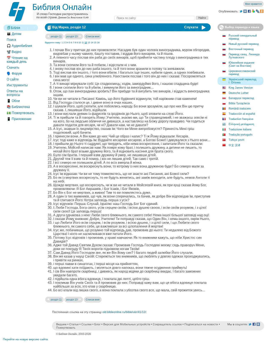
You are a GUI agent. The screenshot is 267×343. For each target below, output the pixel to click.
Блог (97, 324)
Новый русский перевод (244, 43)
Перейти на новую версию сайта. (26, 339)
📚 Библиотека (18, 107)
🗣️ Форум (14, 73)
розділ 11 (56, 36)
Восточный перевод (241, 49)
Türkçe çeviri (236, 139)
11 (83, 42)
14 (92, 42)
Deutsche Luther (238, 92)
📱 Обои (13, 101)
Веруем (61, 324)
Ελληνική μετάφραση (241, 124)
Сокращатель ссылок (167, 324)
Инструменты (17, 85)
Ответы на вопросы (15, 93)
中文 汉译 (234, 145)
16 (98, 42)
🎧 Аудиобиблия (19, 46)
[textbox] (154, 18)
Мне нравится (253, 4)
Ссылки (86, 324)
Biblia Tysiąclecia (239, 103)
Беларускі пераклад (241, 98)
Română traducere (240, 108)
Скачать (13, 67)
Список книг (93, 36)
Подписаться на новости (201, 324)
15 (95, 42)
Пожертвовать (65, 327)
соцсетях (241, 324)
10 (79, 42)
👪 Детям (14, 34)
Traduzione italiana (240, 129)
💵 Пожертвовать (20, 113)
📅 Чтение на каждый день (17, 59)
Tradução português (241, 134)
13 (89, 42)
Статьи (74, 324)
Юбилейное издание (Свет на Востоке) (241, 64)
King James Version (241, 87)
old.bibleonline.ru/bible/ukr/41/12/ (124, 312)
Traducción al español (242, 113)
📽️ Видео (14, 52)
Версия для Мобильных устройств (126, 324)
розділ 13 (72, 36)
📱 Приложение (19, 119)
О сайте (13, 79)
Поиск (11, 39)
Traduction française (241, 119)
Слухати (191, 27)
